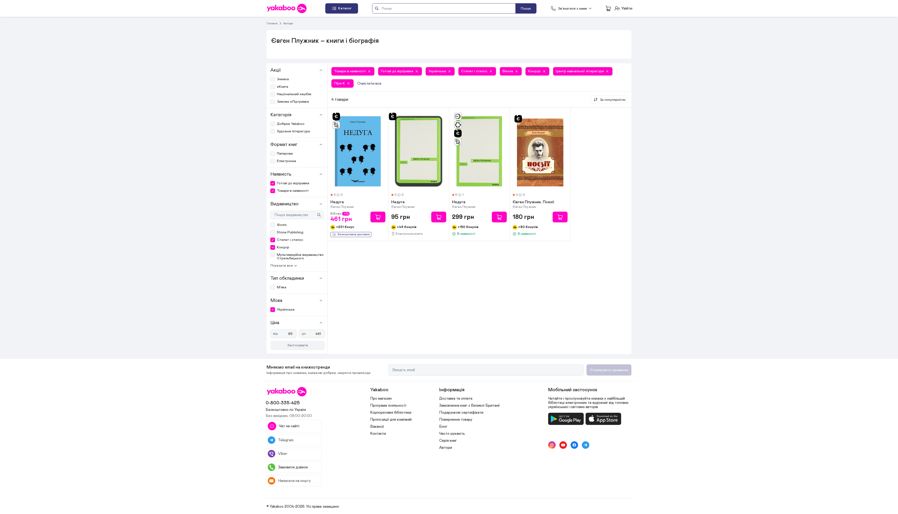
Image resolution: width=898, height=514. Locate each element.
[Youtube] (563, 445)
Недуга (337, 202)
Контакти (378, 433)
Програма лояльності (388, 405)
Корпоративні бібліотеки (390, 412)
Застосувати (297, 345)
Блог (443, 426)
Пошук (526, 8)
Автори (288, 23)
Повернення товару (455, 419)
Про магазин (381, 398)
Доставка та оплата (455, 398)
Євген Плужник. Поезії (533, 202)
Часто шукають (452, 433)
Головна (272, 23)
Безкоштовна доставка (354, 234)
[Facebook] (574, 445)
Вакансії (377, 426)
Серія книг (448, 440)
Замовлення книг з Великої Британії (469, 405)
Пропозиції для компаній (391, 419)
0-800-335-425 (283, 403)
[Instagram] (552, 445)
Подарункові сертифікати (461, 412)
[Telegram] (585, 445)
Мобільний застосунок (572, 389)
